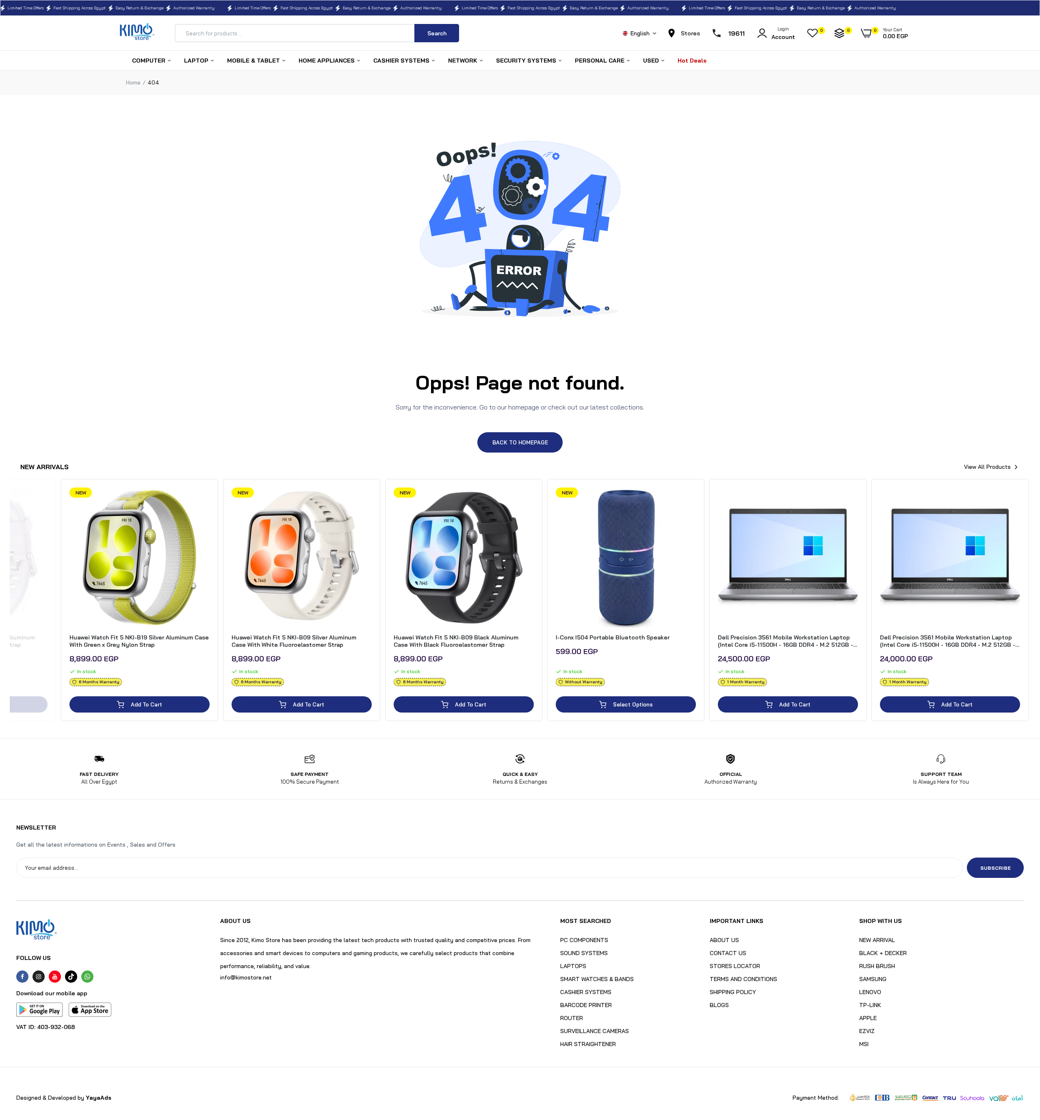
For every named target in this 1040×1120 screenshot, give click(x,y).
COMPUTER (149, 60)
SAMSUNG (872, 979)
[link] (40, 501)
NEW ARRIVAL (877, 940)
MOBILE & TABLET (254, 60)
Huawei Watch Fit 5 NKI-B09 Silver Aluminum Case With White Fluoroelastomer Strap (294, 641)
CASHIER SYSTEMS (402, 60)
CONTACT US (728, 953)
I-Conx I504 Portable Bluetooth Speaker (613, 637)
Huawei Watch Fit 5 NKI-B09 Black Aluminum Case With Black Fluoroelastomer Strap (456, 641)
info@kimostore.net (246, 977)
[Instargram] (38, 977)
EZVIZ (867, 1031)
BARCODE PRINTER (586, 1005)
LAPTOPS (573, 966)
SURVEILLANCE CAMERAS (594, 1031)
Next (1030, 602)
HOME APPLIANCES (327, 60)
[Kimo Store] (137, 33)
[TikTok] (71, 977)
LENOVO (870, 992)
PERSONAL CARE (600, 60)
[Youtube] (55, 977)
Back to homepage (520, 442)
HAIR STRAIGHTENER (588, 1044)
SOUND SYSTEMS (584, 953)
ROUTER (571, 1018)
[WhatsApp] (87, 977)
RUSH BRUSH (877, 966)
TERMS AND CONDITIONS (743, 979)
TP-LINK (870, 1005)
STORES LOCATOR (735, 966)
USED (652, 60)
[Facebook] (22, 977)
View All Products (987, 466)
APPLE (868, 1018)
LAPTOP (197, 60)
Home (133, 82)
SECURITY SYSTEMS (527, 60)
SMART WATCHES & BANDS (597, 979)
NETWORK (463, 60)
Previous (10, 602)
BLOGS (719, 1005)
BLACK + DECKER (883, 953)
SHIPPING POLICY (733, 992)
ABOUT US (724, 940)
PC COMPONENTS (584, 940)
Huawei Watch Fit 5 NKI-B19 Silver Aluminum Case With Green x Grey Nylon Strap (139, 641)
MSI (864, 1044)
